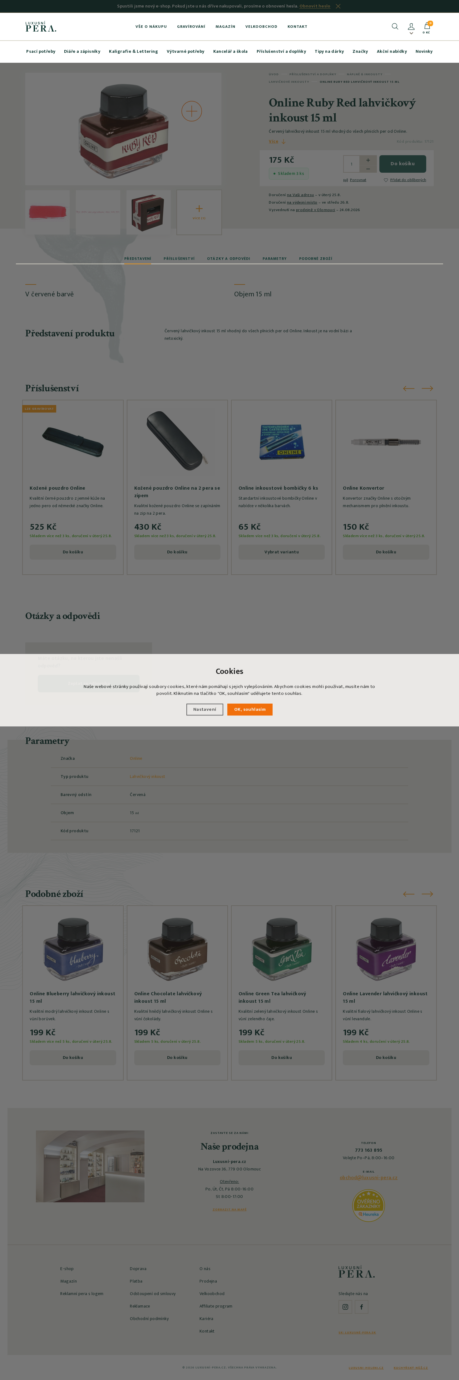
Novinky (424, 51)
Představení (137, 258)
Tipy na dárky (329, 51)
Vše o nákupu (151, 26)
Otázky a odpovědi (228, 258)
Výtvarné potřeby (185, 51)
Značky (360, 51)
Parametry (275, 258)
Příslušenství (179, 258)
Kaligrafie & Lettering (133, 51)
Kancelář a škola (230, 51)
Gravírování (191, 26)
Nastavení (204, 709)
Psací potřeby (40, 51)
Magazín (225, 26)
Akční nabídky (392, 51)
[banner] (41, 26)
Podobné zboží (315, 258)
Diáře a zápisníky (82, 51)
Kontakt (298, 26)
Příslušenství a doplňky (281, 51)
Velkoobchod (261, 26)
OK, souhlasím (250, 709)
